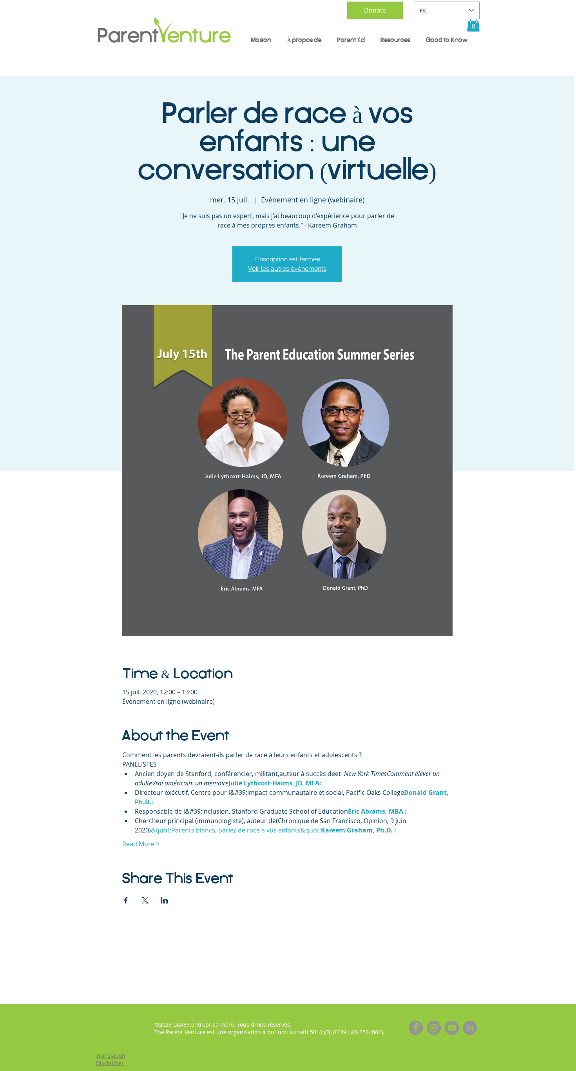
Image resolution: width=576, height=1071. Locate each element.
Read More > (140, 844)
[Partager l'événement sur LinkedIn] (164, 900)
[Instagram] (434, 1028)
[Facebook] (416, 1028)
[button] (473, 24)
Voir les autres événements (287, 268)
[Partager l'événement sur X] (145, 900)
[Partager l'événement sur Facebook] (126, 900)
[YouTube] (452, 1028)
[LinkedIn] (470, 1028)
